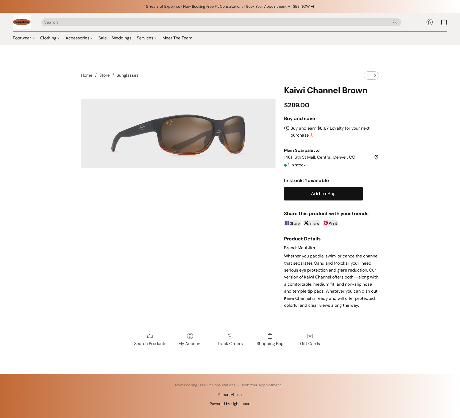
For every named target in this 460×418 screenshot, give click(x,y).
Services (145, 38)
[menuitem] (367, 75)
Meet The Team (177, 38)
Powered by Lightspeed (230, 403)
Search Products (150, 343)
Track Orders (230, 343)
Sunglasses (127, 75)
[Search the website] (395, 22)
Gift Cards (310, 343)
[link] (305, 6)
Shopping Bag (270, 343)
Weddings (122, 38)
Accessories (78, 38)
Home (86, 75)
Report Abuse (230, 394)
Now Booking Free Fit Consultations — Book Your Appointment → (230, 385)
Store (104, 75)
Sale (102, 38)
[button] (22, 22)
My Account (190, 343)
